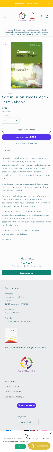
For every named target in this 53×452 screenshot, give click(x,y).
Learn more (23, 441)
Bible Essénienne (12, 386)
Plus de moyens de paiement (26, 143)
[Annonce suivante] (48, 3)
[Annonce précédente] (4, 3)
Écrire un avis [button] (26, 273)
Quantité (5, 116)
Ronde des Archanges (14, 397)
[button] (5, 16)
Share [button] (7, 150)
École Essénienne (13, 391)
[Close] (51, 433)
